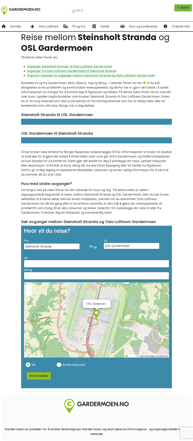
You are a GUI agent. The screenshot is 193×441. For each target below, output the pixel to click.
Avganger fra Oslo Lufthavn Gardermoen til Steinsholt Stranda (71, 71)
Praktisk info (181, 26)
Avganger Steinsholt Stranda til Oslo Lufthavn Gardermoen (69, 66)
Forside (15, 26)
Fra (26, 240)
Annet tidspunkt (73, 365)
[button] (96, 314)
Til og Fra (78, 26)
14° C (79, 10)
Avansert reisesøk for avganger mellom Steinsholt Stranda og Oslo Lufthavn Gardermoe (90, 75)
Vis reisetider (38, 376)
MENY (185, 8)
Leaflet (131, 356)
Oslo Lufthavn (49, 26)
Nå (33, 365)
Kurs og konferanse (143, 26)
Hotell (105, 26)
